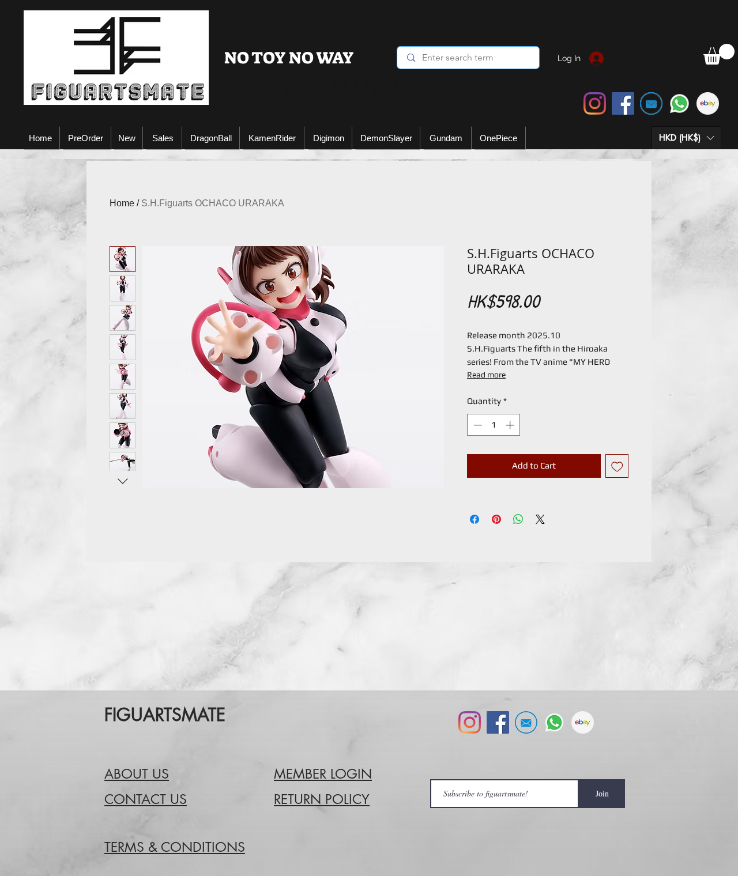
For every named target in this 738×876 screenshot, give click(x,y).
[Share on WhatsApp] (518, 519)
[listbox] (686, 137)
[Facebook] (623, 103)
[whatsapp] (679, 103)
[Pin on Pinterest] (496, 519)
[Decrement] (476, 425)
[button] (686, 137)
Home (122, 203)
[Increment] (511, 425)
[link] (719, 54)
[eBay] (707, 103)
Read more (486, 374)
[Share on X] (540, 519)
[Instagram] (594, 103)
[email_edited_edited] (651, 103)
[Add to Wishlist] (617, 466)
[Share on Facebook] (474, 519)
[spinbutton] (493, 425)
